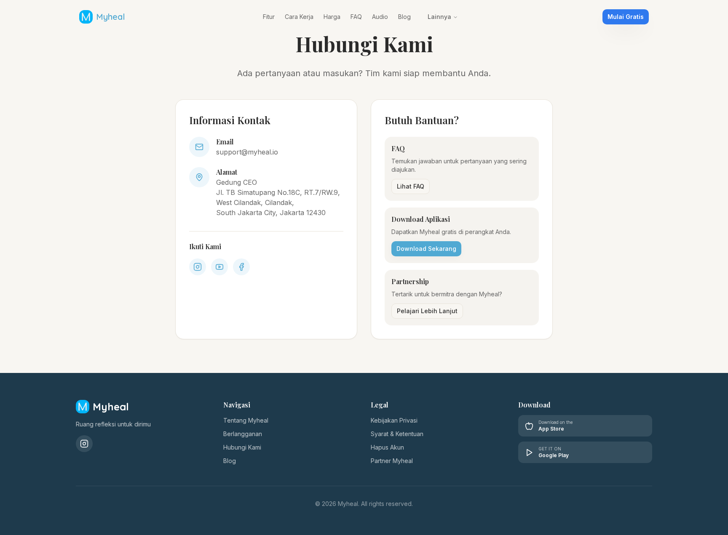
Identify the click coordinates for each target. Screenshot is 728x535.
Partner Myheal (392, 460)
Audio (380, 16)
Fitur (269, 16)
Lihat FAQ (410, 186)
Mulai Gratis (626, 16)
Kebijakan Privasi (394, 420)
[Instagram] (84, 443)
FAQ (356, 16)
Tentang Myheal (245, 420)
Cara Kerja (299, 16)
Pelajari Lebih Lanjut (427, 310)
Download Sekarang (426, 248)
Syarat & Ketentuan (397, 433)
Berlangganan (242, 433)
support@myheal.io (247, 152)
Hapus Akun (387, 447)
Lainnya (439, 16)
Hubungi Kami (242, 447)
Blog (404, 16)
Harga (332, 16)
